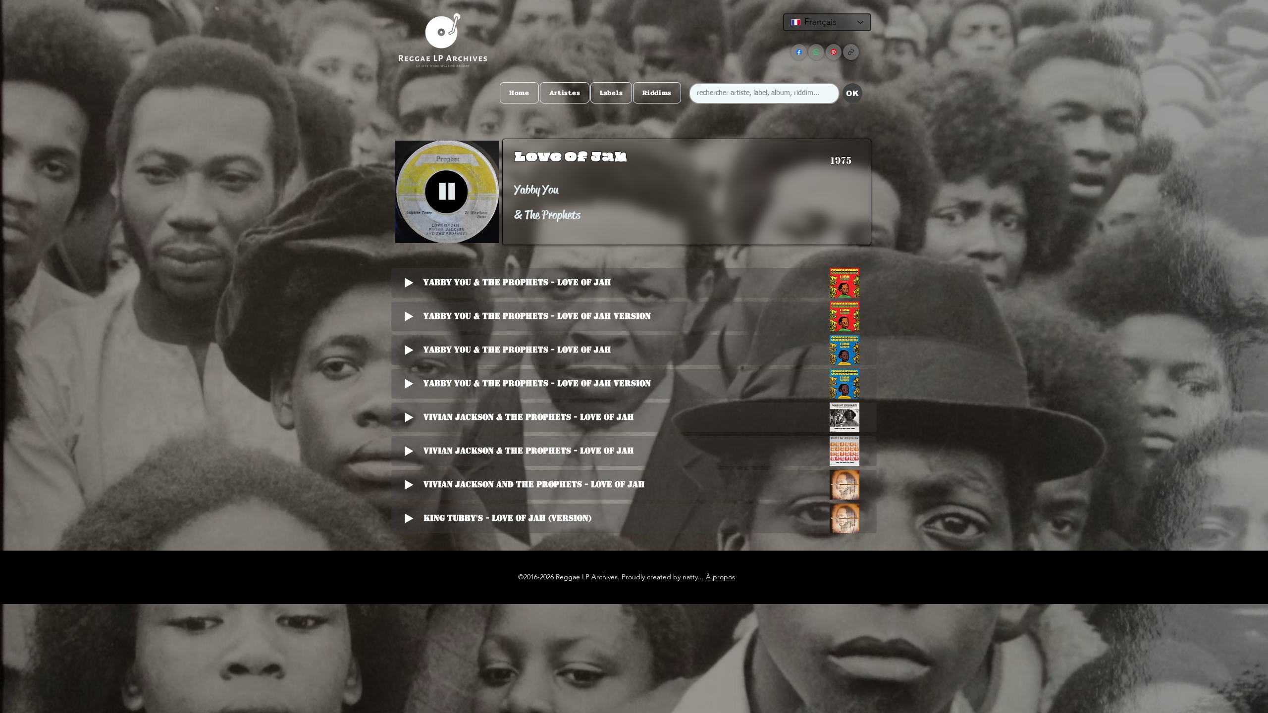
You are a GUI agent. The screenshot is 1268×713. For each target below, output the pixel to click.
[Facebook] (799, 52)
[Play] (447, 192)
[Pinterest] (834, 52)
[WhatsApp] (816, 52)
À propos (720, 576)
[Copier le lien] (851, 52)
